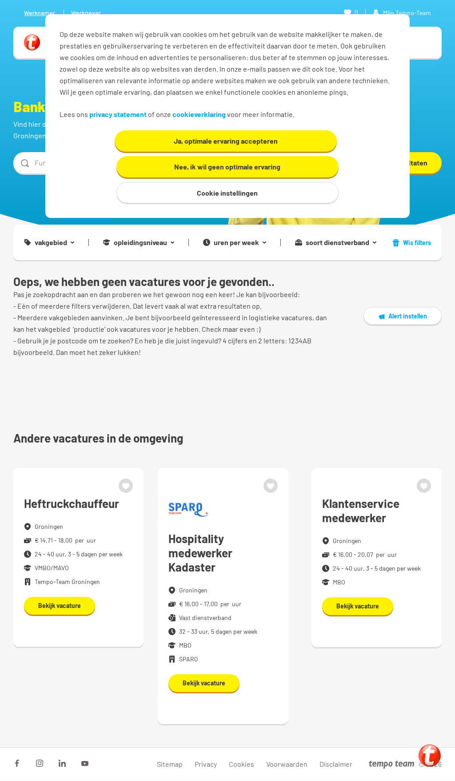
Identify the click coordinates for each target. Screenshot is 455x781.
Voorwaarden (286, 764)
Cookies (241, 764)
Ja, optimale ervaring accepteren (226, 141)
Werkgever (86, 12)
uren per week (236, 242)
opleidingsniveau (140, 242)
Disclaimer (335, 764)
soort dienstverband (337, 242)
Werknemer (39, 12)
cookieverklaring (199, 114)
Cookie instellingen (227, 193)
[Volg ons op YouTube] (84, 763)
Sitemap (170, 764)
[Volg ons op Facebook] (16, 763)
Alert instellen (407, 316)
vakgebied (51, 242)
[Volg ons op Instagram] (39, 763)
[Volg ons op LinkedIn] (62, 763)
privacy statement (118, 114)
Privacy (206, 764)
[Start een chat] (430, 756)
